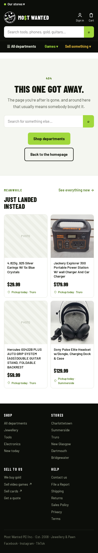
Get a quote (12, 498)
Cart (91, 20)
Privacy (56, 512)
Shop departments (49, 138)
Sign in (80, 20)
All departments (15, 423)
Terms (56, 518)
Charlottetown (61, 423)
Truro (55, 437)
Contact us (59, 477)
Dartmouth (59, 450)
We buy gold (12, 477)
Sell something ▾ (78, 46)
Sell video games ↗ (18, 484)
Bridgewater (60, 457)
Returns (57, 498)
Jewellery (11, 430)
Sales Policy (60, 504)
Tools (8, 437)
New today (11, 450)
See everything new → (76, 190)
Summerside (60, 430)
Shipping (57, 491)
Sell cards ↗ (13, 491)
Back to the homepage (49, 154)
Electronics (12, 444)
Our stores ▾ (16, 4)
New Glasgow (61, 444)
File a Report (60, 484)
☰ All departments (21, 46)
